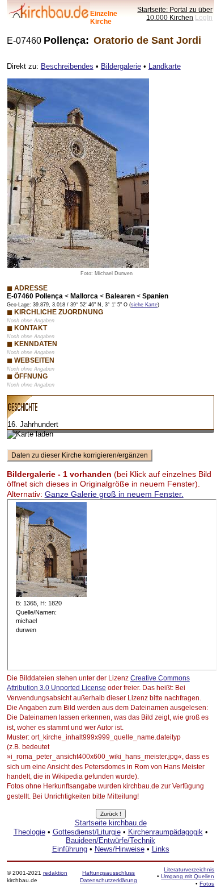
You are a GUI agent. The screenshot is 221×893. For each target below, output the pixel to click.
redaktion (55, 873)
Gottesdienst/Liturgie (87, 832)
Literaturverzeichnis (189, 869)
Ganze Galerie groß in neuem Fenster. (114, 494)
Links (160, 849)
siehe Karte (144, 305)
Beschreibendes (67, 66)
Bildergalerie (121, 66)
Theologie (29, 832)
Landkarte (164, 66)
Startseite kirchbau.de (111, 823)
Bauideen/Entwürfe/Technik (110, 840)
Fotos (206, 883)
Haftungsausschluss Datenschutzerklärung (108, 876)
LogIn (203, 17)
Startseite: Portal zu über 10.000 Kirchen (174, 13)
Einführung (69, 849)
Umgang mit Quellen (187, 876)
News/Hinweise (119, 849)
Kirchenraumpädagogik (165, 832)
